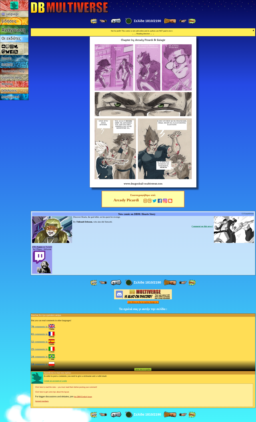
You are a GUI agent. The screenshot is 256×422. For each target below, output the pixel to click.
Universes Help (11, 77)
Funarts (6, 58)
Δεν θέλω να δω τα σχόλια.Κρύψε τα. (143, 302)
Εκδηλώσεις (9, 90)
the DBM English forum (83, 397)
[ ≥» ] (183, 21)
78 (149, 200)
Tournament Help (13, 71)
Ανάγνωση (13, 29)
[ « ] (116, 21)
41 (145, 200)
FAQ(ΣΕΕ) (7, 65)
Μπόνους (7, 84)
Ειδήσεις (8, 21)
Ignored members (42, 401)
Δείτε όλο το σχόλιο (143, 369)
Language (12, 14)
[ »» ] (192, 21)
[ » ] (170, 21)
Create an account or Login (55, 381)
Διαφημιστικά (10, 97)
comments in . (43, 326)
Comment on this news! (202, 226)
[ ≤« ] (103, 21)
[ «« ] (94, 21)
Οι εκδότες (11, 38)
